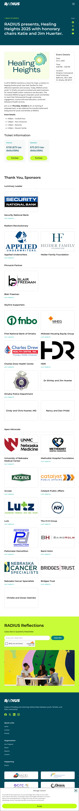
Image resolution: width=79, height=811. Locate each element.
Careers (7, 754)
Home (6, 726)
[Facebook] (72, 22)
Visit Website (9, 218)
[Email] (72, 33)
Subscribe (58, 638)
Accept (39, 806)
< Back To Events (11, 18)
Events (6, 765)
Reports (7, 751)
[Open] (73, 4)
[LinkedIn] (72, 29)
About (6, 747)
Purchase (15, 158)
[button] (76, 791)
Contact (7, 730)
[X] (72, 26)
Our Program (8, 744)
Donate (6, 733)
